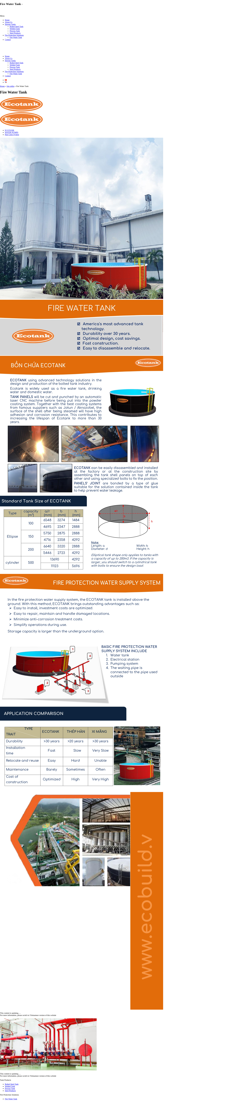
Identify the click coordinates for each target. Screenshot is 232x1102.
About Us (8, 22)
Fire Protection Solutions (14, 35)
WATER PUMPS (11, 132)
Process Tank (15, 31)
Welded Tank (15, 29)
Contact (8, 40)
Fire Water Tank (16, 37)
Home (7, 20)
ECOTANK (9, 130)
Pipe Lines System (12, 135)
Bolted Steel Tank (16, 27)
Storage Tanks (10, 24)
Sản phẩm (10, 86)
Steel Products (15, 33)
